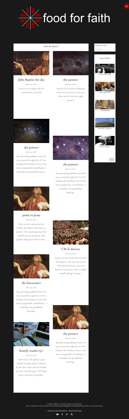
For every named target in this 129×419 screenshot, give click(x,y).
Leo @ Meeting (105, 74)
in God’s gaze (105, 146)
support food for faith (75, 411)
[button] (126, 6)
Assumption (105, 110)
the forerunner (31, 283)
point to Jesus (31, 215)
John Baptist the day (31, 80)
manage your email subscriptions (57, 411)
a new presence (105, 92)
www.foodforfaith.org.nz (78, 406)
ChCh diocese (70, 249)
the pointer (31, 147)
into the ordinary (105, 128)
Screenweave (78, 404)
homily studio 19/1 (31, 351)
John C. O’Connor (60, 404)
